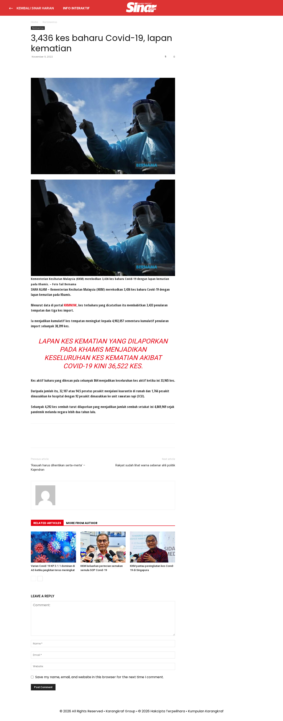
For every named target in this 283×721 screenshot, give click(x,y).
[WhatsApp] (63, 66)
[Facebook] (35, 66)
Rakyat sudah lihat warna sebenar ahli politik (145, 465)
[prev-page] (33, 578)
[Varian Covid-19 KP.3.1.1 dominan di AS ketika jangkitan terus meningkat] (53, 547)
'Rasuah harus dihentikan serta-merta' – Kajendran (58, 467)
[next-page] (40, 578)
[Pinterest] (54, 66)
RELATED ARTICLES (47, 523)
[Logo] (141, 8)
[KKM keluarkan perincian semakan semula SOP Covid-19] (103, 547)
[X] (44, 66)
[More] (73, 66)
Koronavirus (38, 27)
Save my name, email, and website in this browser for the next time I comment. (99, 677)
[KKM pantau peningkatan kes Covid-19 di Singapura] (152, 547)
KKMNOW (70, 305)
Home (34, 22)
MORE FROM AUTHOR (81, 523)
